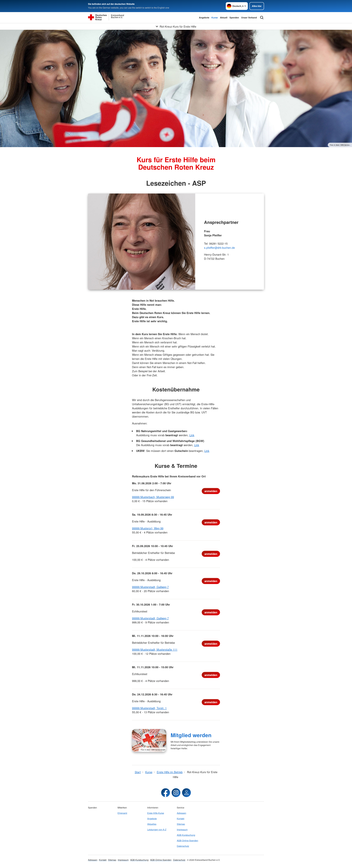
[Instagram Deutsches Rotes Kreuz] (176, 792)
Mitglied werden (191, 735)
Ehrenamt (122, 813)
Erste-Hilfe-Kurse (155, 813)
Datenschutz (183, 846)
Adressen (181, 813)
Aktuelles (151, 824)
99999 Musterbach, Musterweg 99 (153, 497)
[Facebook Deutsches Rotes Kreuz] (165, 792)
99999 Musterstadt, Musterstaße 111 (154, 649)
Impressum (182, 829)
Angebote (204, 17)
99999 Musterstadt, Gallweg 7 (150, 587)
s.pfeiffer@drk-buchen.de (219, 248)
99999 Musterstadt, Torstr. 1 (149, 708)
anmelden (210, 491)
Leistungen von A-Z (156, 829)
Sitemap (181, 824)
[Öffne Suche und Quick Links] (262, 17)
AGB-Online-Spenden (187, 840)
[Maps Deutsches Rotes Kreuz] (186, 792)
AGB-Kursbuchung (186, 835)
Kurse (214, 17)
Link (191, 435)
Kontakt (180, 818)
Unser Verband (249, 17)
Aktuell (223, 17)
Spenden (234, 17)
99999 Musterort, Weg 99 (147, 528)
